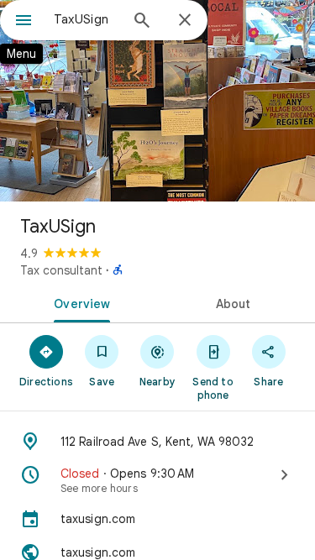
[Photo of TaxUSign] (157, 100)
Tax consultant (61, 270)
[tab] (79, 302)
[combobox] (86, 19)
